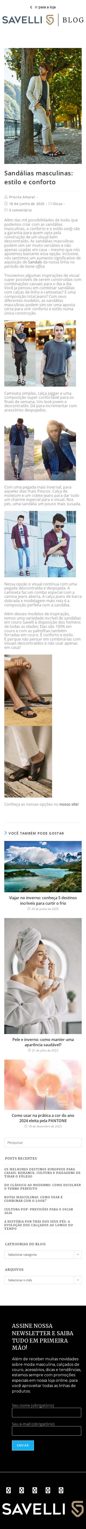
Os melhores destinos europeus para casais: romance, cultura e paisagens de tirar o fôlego (42, 1172)
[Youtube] (35, 1490)
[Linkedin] (61, 1490)
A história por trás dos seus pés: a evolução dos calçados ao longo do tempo (38, 1225)
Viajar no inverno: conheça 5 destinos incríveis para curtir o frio (43, 900)
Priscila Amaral (22, 197)
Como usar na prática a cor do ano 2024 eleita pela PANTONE (43, 1118)
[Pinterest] (48, 1490)
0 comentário (20, 210)
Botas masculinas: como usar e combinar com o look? (33, 1199)
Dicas (58, 203)
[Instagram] (21, 1490)
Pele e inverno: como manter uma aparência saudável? (43, 1042)
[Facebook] (8, 1490)
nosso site (68, 804)
